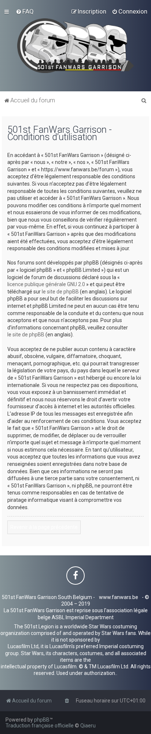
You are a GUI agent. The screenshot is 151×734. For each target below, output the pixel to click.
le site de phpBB (60, 292)
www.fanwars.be (118, 597)
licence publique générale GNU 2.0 (46, 284)
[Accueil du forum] (75, 45)
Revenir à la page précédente (44, 527)
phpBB (41, 720)
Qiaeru (88, 725)
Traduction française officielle (39, 725)
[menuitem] (25, 11)
